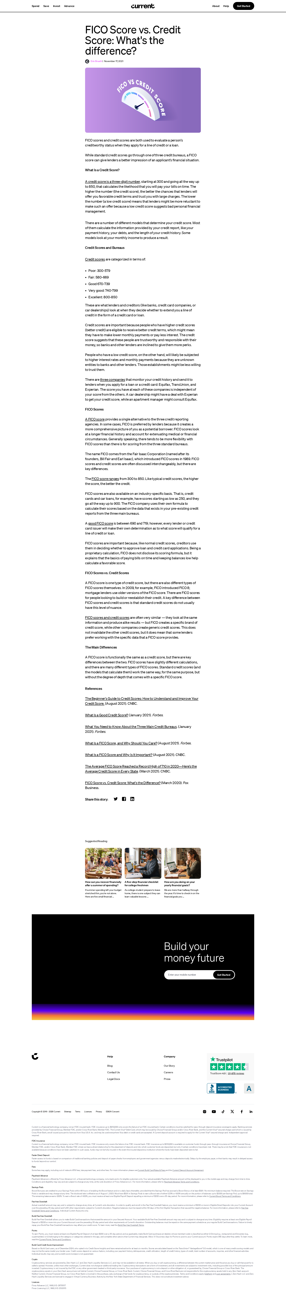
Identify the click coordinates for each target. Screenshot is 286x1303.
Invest (56, 6)
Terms (77, 1111)
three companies (112, 379)
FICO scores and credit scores (107, 617)
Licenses (88, 1111)
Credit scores (95, 259)
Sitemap (67, 1111)
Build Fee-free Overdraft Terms (131, 1225)
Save (46, 6)
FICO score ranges (105, 478)
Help (226, 6)
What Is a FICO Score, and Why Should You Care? (121, 743)
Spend (35, 6)
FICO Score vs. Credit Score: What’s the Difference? (122, 783)
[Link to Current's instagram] (204, 1111)
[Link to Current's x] (232, 1111)
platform (208, 1273)
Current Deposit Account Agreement (188, 1170)
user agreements (223, 1273)
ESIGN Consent (112, 1111)
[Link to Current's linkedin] (251, 1111)
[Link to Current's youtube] (214, 1111)
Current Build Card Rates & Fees (152, 1170)
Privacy (99, 1111)
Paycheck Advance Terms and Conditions (181, 1181)
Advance (69, 6)
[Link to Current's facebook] (241, 1111)
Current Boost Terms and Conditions (225, 1196)
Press (167, 1079)
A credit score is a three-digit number (112, 181)
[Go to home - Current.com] (143, 6)
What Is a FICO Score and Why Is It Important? (118, 754)
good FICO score (100, 523)
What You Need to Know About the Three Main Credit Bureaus (131, 726)
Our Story (169, 1065)
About (215, 6)
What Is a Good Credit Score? (106, 715)
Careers (168, 1072)
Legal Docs (113, 1079)
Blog (109, 1065)
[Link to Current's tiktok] (223, 1111)
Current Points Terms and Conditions (55, 1239)
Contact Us (113, 1072)
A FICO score (95, 419)
